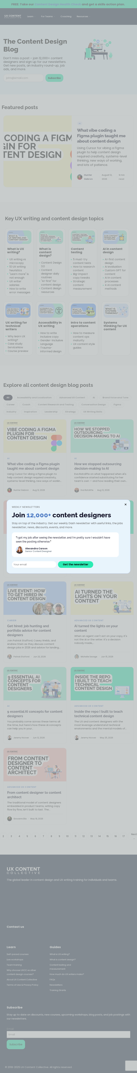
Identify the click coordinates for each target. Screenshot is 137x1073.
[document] (68, 536)
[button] (125, 504)
